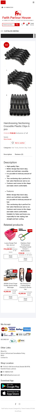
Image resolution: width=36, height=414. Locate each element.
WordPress (18, 411)
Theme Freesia (25, 408)
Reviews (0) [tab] (19, 154)
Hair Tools (15, 148)
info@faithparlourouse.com (11, 375)
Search (17, 24)
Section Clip (23, 148)
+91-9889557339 (8, 7)
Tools (29, 148)
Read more (10, 256)
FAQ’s (2, 355)
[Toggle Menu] (34, 36)
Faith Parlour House (16, 17)
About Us (3, 351)
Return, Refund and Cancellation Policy (13, 353)
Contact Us (4, 357)
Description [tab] (8, 154)
